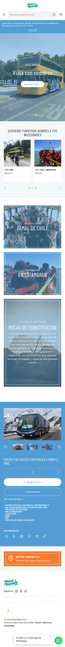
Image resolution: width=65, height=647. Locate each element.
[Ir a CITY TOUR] (17, 153)
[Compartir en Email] (37, 537)
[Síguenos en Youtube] (25, 591)
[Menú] (4, 14)
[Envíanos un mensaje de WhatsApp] (58, 640)
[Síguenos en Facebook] (21, 591)
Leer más (32, 29)
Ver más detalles (13, 499)
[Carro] (61, 14)
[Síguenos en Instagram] (16, 591)
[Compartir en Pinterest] (29, 537)
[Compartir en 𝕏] (14, 537)
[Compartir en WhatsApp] (21, 537)
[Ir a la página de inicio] (32, 5)
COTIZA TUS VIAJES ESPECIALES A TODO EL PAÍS (31, 461)
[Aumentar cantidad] (58, 472)
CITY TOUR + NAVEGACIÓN (45, 170)
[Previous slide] (6, 115)
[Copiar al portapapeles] (44, 537)
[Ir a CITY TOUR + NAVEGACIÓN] (47, 153)
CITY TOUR (9, 170)
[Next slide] (58, 115)
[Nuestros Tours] (32, 77)
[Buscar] (54, 14)
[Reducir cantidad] (6, 472)
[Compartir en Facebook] (6, 537)
